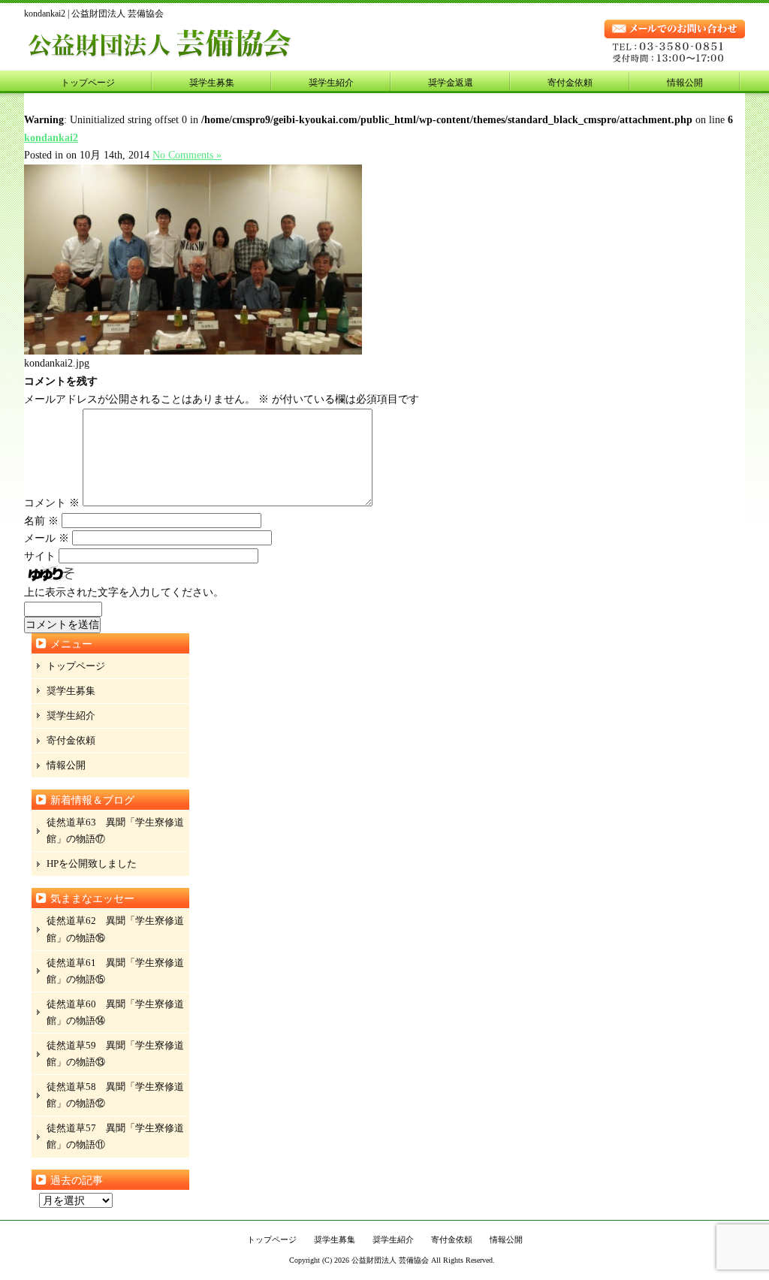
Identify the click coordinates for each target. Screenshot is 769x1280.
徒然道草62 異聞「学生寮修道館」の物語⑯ (115, 929)
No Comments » (187, 155)
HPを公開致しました (92, 863)
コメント (52, 503)
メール (46, 538)
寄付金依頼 (570, 82)
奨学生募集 (211, 82)
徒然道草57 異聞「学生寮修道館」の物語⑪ (115, 1136)
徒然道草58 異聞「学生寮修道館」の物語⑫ (115, 1095)
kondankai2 (51, 137)
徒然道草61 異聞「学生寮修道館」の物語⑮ (115, 971)
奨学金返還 (450, 82)
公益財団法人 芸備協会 (390, 1260)
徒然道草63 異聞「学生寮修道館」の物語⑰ (115, 830)
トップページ (88, 82)
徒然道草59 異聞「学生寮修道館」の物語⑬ (115, 1053)
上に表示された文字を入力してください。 (124, 592)
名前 (41, 521)
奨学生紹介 (331, 82)
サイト (40, 556)
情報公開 (685, 82)
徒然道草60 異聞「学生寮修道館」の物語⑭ (115, 1012)
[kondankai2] (193, 351)
